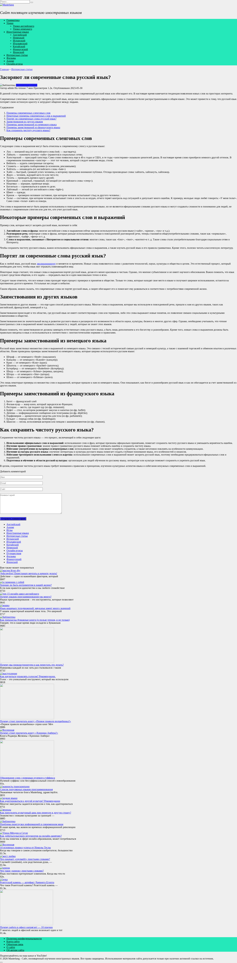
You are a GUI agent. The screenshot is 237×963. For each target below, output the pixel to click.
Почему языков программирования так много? (25, 596)
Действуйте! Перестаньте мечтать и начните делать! (28, 573)
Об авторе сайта (15, 950)
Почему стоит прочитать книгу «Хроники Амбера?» (29, 733)
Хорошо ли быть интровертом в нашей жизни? (26, 585)
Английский (20, 34)
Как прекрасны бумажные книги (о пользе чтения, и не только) (35, 620)
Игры (9, 530)
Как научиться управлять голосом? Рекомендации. (28, 676)
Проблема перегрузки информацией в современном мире (31, 824)
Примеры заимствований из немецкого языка (31, 124)
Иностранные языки (17, 32)
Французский (20, 49)
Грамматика (13, 20)
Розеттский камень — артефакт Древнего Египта (27, 882)
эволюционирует (46, 263)
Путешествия (13, 553)
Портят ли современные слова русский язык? (31, 118)
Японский (18, 52)
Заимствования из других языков (24, 121)
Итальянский (20, 43)
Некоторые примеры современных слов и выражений (36, 115)
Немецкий (18, 37)
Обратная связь (14, 944)
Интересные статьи (17, 55)
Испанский (19, 40)
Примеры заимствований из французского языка (33, 127)
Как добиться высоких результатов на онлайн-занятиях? (31, 836)
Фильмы (11, 58)
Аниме (10, 61)
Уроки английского (23, 26)
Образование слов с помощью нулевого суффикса (27, 777)
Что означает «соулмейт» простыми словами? (25, 859)
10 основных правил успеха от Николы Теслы (25, 847)
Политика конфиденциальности (24, 938)
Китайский (19, 46)
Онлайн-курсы (14, 63)
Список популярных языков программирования (26, 789)
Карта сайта (13, 941)
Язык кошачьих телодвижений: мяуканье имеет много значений (35, 608)
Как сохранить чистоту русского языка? (28, 130)
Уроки (9, 23)
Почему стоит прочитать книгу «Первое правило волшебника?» (35, 721)
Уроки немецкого (22, 29)
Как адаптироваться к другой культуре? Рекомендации (30, 801)
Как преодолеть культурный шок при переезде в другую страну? (35, 812)
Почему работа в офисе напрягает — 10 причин (26, 927)
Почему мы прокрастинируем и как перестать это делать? (32, 664)
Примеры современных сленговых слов (28, 113)
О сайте (10, 947)
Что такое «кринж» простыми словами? (22, 870)
